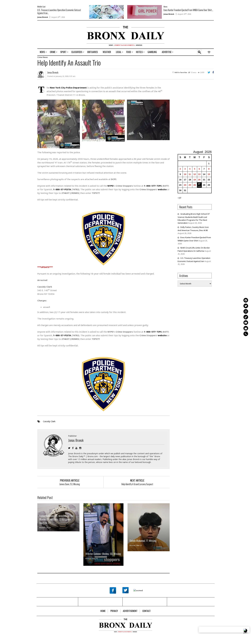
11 (190, 174)
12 (194, 174)
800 (148, 185)
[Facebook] (245, 300)
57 (62, 189)
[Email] (245, 328)
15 (209, 174)
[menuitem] (42, 52)
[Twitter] (245, 305)
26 (194, 185)
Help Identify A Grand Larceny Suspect (137, 484)
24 (185, 185)
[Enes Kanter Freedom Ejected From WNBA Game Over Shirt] (144, 11)
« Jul (179, 197)
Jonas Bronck (42, 17)
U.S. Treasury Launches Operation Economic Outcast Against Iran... (59, 11)
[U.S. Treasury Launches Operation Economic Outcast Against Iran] (106, 11)
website (162, 189)
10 (185, 174)
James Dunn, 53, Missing (69, 484)
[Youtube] (245, 322)
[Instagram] (245, 311)
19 (194, 179)
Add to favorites (181, 72)
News (165, 6)
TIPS (159, 185)
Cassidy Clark (49, 421)
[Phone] (245, 334)
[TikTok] (245, 317)
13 (199, 174)
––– (153, 331)
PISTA (67, 189)
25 (190, 185)
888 (58, 189)
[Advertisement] (54, 35)
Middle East (41, 6)
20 (199, 179)
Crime (39, 57)
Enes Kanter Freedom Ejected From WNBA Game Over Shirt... (188, 10)
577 (153, 185)
